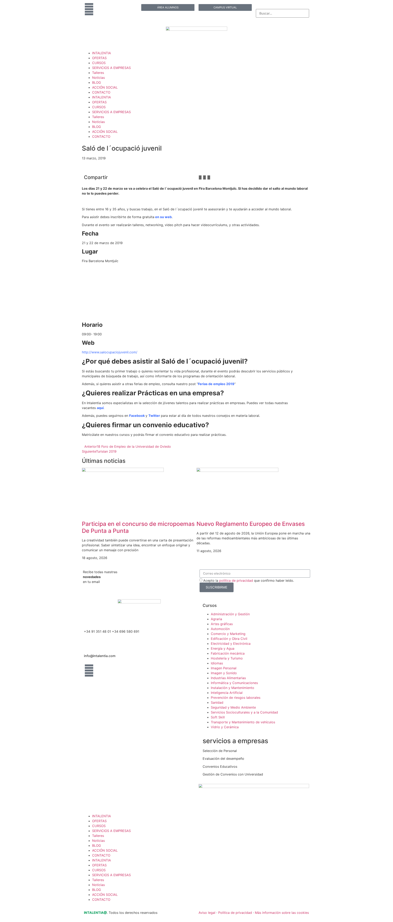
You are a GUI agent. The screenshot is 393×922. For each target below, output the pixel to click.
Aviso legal (207, 913)
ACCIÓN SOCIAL (105, 87)
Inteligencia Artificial (227, 693)
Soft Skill (218, 717)
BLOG (96, 82)
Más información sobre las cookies (282, 913)
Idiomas (217, 663)
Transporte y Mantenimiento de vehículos (243, 722)
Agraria (216, 619)
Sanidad (217, 702)
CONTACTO (101, 92)
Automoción (220, 629)
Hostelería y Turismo (227, 658)
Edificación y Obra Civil (229, 639)
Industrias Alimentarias (228, 678)
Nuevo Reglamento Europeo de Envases (250, 523)
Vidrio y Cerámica (225, 727)
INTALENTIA (101, 53)
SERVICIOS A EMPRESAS (111, 68)
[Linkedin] (89, 9)
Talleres (98, 73)
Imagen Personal (223, 668)
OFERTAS (99, 58)
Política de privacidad (235, 913)
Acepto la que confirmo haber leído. (248, 580)
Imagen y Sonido (224, 673)
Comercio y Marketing (228, 634)
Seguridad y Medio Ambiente (233, 707)
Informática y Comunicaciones (234, 683)
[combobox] (282, 13)
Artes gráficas (222, 624)
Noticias (98, 78)
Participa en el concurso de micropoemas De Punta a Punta (138, 527)
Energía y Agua (222, 648)
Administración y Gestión (230, 614)
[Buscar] (257, 7)
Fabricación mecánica (228, 653)
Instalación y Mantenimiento (232, 688)
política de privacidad (236, 580)
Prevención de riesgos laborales (235, 697)
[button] (200, 177)
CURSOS (99, 63)
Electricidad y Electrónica (231, 643)
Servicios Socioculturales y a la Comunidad (244, 712)
